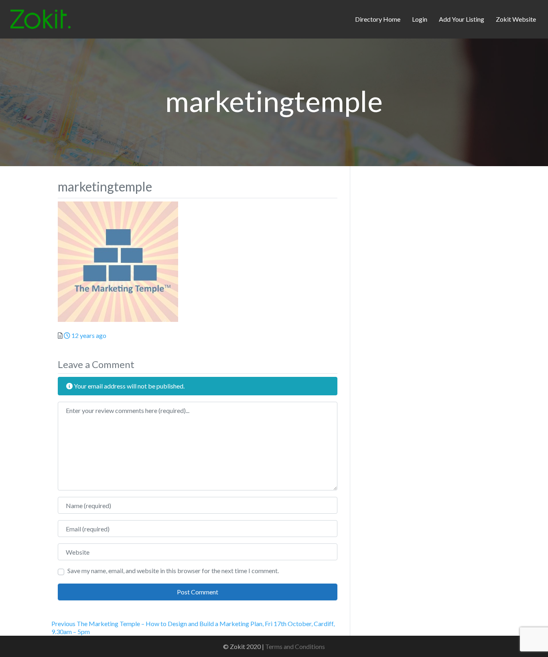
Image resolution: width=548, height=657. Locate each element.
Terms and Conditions (295, 646)
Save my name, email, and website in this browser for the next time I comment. (173, 570)
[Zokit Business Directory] (40, 18)
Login (419, 19)
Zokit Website (516, 19)
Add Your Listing (461, 19)
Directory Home (377, 19)
